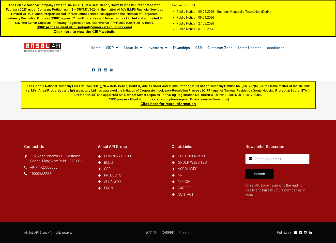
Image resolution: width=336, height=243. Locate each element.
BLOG (108, 162)
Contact (185, 233)
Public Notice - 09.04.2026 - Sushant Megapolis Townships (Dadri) (223, 12)
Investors (155, 48)
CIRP (110, 48)
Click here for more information (168, 104)
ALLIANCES (113, 182)
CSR (198, 48)
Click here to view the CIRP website (84, 31)
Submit (259, 174)
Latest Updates (249, 48)
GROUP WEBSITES (192, 162)
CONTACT (186, 194)
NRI (180, 175)
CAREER (184, 188)
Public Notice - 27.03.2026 (195, 23)
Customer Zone (219, 48)
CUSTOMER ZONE (192, 156)
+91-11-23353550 (44, 167)
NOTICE (184, 182)
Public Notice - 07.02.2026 (195, 29)
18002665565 (41, 174)
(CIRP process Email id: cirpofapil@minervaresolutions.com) (84, 27)
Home (96, 48)
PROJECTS (112, 175)
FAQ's (108, 188)
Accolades (275, 48)
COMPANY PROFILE (119, 156)
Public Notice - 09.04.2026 (195, 17)
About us (130, 48)
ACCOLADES (187, 169)
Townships (181, 48)
